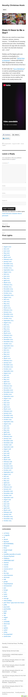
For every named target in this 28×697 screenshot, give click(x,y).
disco (5, 571)
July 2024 (6, 299)
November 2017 (8, 468)
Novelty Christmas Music (13, 5)
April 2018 (7, 457)
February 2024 (8, 310)
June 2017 (6, 478)
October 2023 (8, 318)
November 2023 (8, 316)
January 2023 (7, 337)
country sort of (8, 569)
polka (5, 604)
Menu (4, 9)
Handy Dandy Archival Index (10, 651)
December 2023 (8, 314)
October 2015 (7, 520)
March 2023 (7, 333)
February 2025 (8, 284)
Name (4, 185)
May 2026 (7, 253)
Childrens (6, 558)
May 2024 (6, 303)
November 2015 (8, 518)
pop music (7, 607)
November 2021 (8, 367)
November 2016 (8, 493)
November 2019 (8, 417)
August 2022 (7, 348)
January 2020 (7, 413)
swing (5, 632)
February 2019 (8, 436)
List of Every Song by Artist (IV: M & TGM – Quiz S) (14, 676)
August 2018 (7, 449)
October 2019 (7, 419)
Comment (5, 163)
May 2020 (6, 405)
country (6, 567)
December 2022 (8, 339)
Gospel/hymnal (8, 583)
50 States (6, 533)
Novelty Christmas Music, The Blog (12, 643)
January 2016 (7, 514)
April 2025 (7, 280)
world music (7, 636)
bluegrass (6, 545)
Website (4, 200)
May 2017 (6, 480)
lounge (6, 590)
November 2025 (8, 265)
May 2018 (6, 455)
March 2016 (7, 510)
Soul (5, 626)
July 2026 (6, 249)
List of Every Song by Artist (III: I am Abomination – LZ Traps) (12, 671)
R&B (5, 613)
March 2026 (7, 257)
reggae (4, 145)
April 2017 (6, 483)
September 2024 (8, 295)
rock (5, 619)
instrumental (7, 586)
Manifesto (5, 647)
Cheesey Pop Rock (9, 556)
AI (4, 537)
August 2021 (7, 373)
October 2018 (7, 445)
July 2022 (6, 350)
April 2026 (7, 255)
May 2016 (6, 506)
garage (6, 581)
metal (5, 596)
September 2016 (8, 497)
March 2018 (7, 459)
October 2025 (8, 268)
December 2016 (8, 491)
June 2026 (7, 251)
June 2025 (7, 276)
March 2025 (7, 282)
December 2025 (8, 263)
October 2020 (8, 394)
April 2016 (7, 508)
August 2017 (7, 474)
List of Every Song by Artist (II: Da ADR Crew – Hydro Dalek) (13, 665)
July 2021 (6, 375)
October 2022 (8, 343)
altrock (6, 539)
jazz (5, 588)
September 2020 (8, 396)
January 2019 (7, 438)
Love (5, 592)
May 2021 (6, 379)
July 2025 (6, 274)
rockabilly (6, 621)
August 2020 (7, 398)
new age (6, 598)
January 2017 (7, 489)
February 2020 (8, 411)
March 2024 (7, 308)
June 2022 (7, 352)
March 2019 (7, 434)
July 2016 (6, 501)
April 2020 (7, 407)
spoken (6, 628)
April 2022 (7, 356)
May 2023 (6, 329)
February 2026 (8, 259)
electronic (7, 577)
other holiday (8, 600)
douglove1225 (7, 143)
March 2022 (7, 358)
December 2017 (8, 466)
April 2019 (7, 432)
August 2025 (7, 272)
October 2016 (7, 495)
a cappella (6, 535)
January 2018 (7, 464)
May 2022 (6, 354)
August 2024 (7, 297)
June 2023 (7, 327)
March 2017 (7, 485)
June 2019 (6, 428)
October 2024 (8, 293)
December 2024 (8, 289)
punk (5, 611)
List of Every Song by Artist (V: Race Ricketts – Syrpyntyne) (12, 681)
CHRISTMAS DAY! (9, 560)
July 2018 (6, 451)
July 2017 (6, 476)
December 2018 (8, 440)
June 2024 (7, 301)
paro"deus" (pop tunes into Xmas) (14, 602)
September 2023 (8, 320)
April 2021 (7, 381)
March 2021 (7, 383)
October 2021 (7, 369)
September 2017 (8, 472)
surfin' (6, 630)
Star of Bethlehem (18, 69)
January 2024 (7, 312)
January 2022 (7, 362)
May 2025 (6, 278)
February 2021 (8, 386)
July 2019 (6, 426)
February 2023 (8, 335)
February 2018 (8, 461)
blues (22, 143)
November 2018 (8, 442)
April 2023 (7, 331)
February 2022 (8, 360)
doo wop (6, 573)
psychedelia (7, 609)
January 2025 (7, 287)
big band (6, 541)
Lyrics (5, 594)
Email (4, 193)
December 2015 (8, 516)
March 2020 (7, 409)
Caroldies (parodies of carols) (12, 554)
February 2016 (8, 512)
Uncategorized (8, 634)
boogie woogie (8, 550)
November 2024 (8, 291)
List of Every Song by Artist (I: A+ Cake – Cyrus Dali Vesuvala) (13, 660)
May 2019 (6, 430)
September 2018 (8, 447)
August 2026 (7, 247)
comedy (6, 564)
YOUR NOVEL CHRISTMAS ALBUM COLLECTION (12, 655)
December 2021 (8, 365)
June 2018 (6, 453)
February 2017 (8, 487)
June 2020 (7, 402)
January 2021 (7, 388)
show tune (7, 623)
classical (6, 562)
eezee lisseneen (8, 575)
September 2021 (8, 371)
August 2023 (7, 322)
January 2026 (8, 261)
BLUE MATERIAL (9, 543)
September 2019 (8, 421)
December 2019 (8, 415)
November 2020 (8, 392)
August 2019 (7, 424)
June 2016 (6, 504)
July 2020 (6, 400)
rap (5, 615)
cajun (5, 552)
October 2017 (7, 470)
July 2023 (6, 324)
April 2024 (7, 306)
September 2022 (8, 346)
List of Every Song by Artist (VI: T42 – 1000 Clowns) (12, 686)
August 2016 (7, 499)
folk (5, 579)
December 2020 (8, 390)
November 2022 (8, 341)
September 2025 (8, 270)
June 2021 (6, 377)
